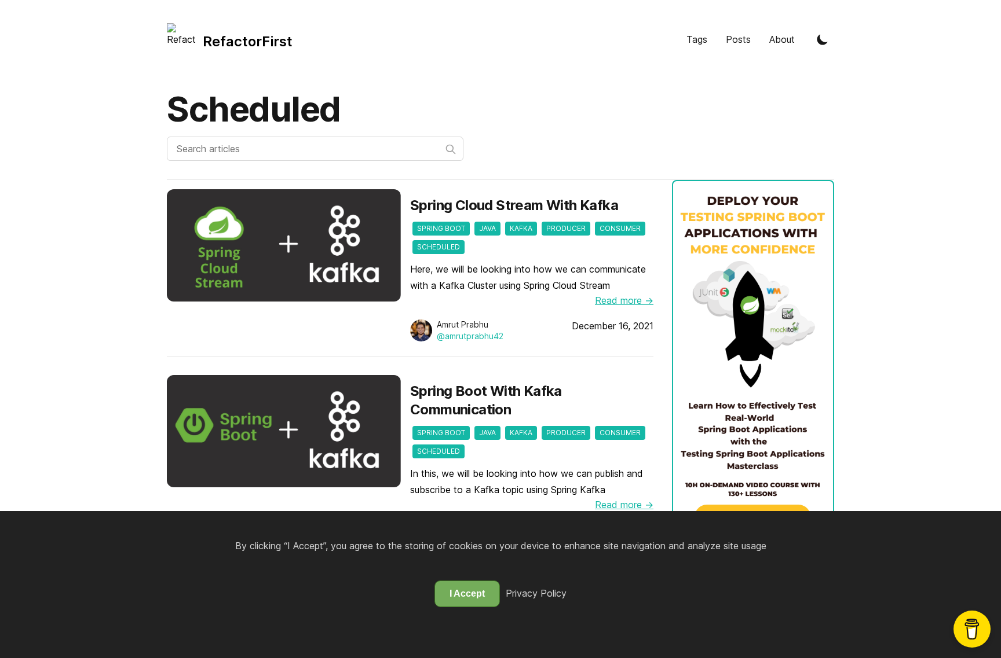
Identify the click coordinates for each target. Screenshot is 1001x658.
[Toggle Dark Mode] (822, 39)
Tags (696, 39)
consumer (620, 228)
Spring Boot (441, 228)
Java (487, 228)
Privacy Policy (536, 593)
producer (566, 228)
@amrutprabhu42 (470, 336)
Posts (738, 39)
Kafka (521, 228)
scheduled (438, 246)
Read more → (624, 300)
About (782, 39)
